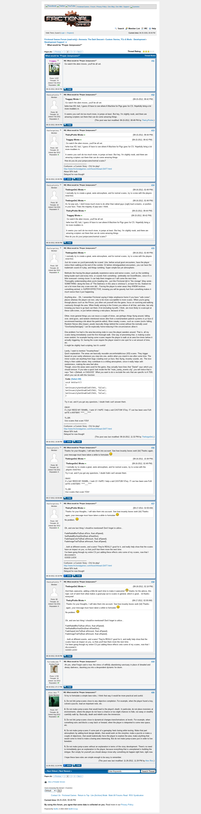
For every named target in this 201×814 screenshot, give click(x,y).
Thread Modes (150, 55)
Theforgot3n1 (147, 437)
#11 (152, 61)
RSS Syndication (136, 795)
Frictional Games (83, 7)
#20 (152, 692)
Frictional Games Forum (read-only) (60, 39)
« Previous (57, 52)
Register (70, 33)
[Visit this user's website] (67, 180)
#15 (152, 248)
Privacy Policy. (127, 805)
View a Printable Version (56, 782)
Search (121, 28)
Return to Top (83, 795)
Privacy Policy (102, 7)
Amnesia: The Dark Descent (91, 39)
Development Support (54, 42)
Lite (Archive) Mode (99, 795)
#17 (152, 504)
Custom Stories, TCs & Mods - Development (126, 39)
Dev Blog (111, 7)
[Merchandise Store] (134, 7)
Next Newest (64, 771)
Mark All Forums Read (118, 795)
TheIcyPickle (147, 120)
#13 (152, 130)
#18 (152, 582)
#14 (152, 185)
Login (63, 33)
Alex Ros (149, 761)
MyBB (56, 809)
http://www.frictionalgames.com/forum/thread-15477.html (88, 169)
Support (126, 7)
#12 (152, 95)
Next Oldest (52, 771)
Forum (92, 7)
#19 (152, 662)
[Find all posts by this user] (67, 90)
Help (154, 28)
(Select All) (76, 379)
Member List (134, 28)
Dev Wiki (119, 7)
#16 (152, 448)
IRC (145, 28)
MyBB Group (73, 809)
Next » (79, 52)
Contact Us (56, 795)
